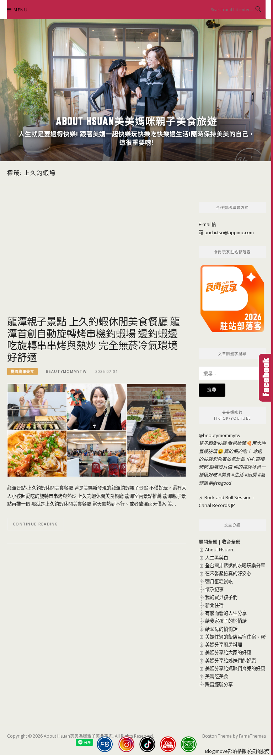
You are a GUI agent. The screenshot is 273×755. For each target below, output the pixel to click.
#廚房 (251, 475)
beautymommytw (66, 371)
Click (266, 378)
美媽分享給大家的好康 (228, 652)
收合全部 (231, 542)
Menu (21, 10)
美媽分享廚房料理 (223, 644)
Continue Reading (35, 524)
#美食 (224, 475)
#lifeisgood (220, 483)
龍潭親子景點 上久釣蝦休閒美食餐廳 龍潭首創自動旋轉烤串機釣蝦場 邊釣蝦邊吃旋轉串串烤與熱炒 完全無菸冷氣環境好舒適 (93, 339)
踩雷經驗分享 (219, 684)
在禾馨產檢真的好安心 (228, 573)
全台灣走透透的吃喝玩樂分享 (235, 565)
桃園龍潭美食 (22, 371)
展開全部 (208, 542)
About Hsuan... (220, 549)
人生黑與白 (216, 558)
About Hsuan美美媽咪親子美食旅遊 (137, 121)
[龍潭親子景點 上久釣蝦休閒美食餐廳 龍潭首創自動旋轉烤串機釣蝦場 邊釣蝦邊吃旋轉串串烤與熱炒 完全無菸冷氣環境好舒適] (96, 430)
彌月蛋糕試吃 (219, 581)
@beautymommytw (219, 435)
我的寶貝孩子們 (221, 597)
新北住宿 (214, 605)
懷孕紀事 (214, 589)
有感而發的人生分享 (226, 613)
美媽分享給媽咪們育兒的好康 (235, 668)
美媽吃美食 (216, 676)
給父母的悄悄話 (221, 629)
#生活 (237, 475)
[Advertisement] (96, 258)
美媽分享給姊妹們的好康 (230, 660)
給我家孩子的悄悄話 (226, 621)
